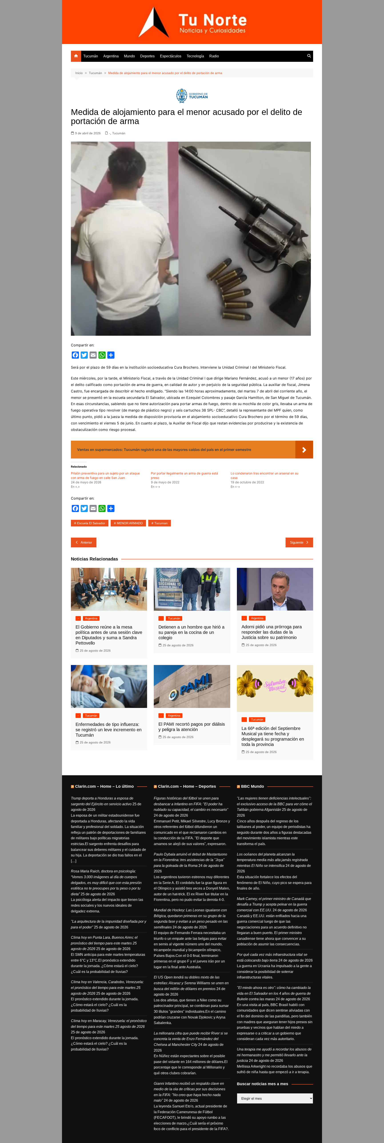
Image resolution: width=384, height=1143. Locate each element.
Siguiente (296, 542)
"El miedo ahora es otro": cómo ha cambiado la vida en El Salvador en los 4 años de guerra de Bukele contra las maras (274, 993)
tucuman (161, 523)
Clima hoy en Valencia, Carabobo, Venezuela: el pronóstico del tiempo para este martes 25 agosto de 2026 (107, 987)
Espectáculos (170, 56)
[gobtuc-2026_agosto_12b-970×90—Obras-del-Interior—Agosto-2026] (192, 95)
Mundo (129, 56)
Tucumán (90, 56)
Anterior (86, 542)
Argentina (111, 56)
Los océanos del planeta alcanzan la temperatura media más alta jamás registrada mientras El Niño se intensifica (272, 860)
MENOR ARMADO (130, 523)
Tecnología (195, 56)
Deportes (147, 56)
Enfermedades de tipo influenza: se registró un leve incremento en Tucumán (109, 729)
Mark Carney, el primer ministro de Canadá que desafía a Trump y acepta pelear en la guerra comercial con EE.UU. (274, 904)
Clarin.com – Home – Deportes (187, 786)
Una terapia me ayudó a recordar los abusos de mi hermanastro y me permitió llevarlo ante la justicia (274, 1055)
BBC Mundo (252, 786)
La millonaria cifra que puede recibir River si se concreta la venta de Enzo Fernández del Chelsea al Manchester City (191, 1039)
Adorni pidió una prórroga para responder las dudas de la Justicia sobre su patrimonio (272, 632)
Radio (214, 56)
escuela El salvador (91, 523)
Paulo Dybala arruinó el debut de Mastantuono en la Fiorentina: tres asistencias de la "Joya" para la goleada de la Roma (190, 860)
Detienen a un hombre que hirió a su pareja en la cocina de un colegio (191, 632)
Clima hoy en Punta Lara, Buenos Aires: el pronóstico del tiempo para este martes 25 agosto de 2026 (104, 943)
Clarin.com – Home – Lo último (104, 786)
